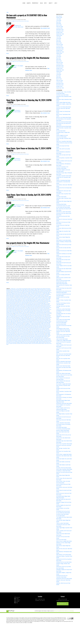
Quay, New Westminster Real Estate (36, 326)
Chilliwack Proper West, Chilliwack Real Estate (23, 297)
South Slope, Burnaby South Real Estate (22, 333)
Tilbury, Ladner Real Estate (62, 523)
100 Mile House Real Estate (32, 288)
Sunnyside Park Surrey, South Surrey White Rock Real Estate (37, 335)
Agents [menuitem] (29, 3)
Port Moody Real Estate (61, 427)
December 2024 (59, 47)
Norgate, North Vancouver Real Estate (36, 321)
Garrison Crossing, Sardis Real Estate (28, 308)
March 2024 (59, 60)
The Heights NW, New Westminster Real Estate (19, 21)
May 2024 (58, 58)
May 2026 (58, 22)
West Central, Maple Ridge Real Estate (36, 339)
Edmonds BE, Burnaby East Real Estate (37, 305)
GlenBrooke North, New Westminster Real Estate (25, 309)
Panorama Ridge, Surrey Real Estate (18, 324)
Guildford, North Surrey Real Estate (14, 311)
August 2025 (59, 35)
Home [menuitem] (23, 3)
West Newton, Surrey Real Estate (31, 340)
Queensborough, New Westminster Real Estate (35, 327)
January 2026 (59, 28)
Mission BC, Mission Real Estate (40, 319)
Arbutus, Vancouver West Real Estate (17, 290)
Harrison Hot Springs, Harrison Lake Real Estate (41, 311)
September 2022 (60, 87)
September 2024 (60, 51)
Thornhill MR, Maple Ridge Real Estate (41, 336)
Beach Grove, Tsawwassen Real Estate (42, 290)
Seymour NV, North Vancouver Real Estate (24, 331)
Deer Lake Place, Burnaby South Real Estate (27, 301)
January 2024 (59, 63)
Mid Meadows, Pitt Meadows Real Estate (28, 319)
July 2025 (58, 37)
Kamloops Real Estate (10, 314)
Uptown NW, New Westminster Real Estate (21, 338)
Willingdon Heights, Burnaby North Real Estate (24, 342)
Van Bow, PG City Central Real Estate (34, 338)
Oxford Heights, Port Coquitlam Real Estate (31, 323)
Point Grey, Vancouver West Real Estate (15, 325)
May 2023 (58, 75)
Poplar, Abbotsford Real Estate (27, 325)
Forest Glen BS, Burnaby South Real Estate (33, 306)
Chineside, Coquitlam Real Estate (36, 297)
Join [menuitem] (55, 3)
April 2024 (58, 59)
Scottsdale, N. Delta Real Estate (11, 331)
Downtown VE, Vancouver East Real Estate (36, 302)
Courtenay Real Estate (39, 300)
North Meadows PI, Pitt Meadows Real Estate (18, 322)
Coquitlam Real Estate (61, 196)
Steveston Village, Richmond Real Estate (38, 334)
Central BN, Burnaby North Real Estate (20, 295)
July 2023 (58, 72)
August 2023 (59, 71)
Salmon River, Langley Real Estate (11, 329)
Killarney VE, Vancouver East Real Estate (20, 314)
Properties (35, 3)
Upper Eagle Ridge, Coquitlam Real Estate (34, 337)
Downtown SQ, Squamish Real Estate (23, 302)
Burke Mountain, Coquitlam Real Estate (28, 292)
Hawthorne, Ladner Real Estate (24, 312)
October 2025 (59, 32)
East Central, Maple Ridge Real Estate (30, 304)
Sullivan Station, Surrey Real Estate (21, 335)
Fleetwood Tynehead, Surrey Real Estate (19, 306)
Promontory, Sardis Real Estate (16, 326)
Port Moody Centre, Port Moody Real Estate (39, 325)
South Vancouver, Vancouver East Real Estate (36, 333)
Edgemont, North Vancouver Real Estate (23, 305)
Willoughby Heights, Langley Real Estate (38, 342)
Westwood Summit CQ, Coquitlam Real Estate (13, 341)
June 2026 (58, 20)
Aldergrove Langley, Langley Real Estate (37, 289)
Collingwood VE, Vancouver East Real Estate (24, 299)
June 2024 (58, 56)
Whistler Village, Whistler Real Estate (39, 341)
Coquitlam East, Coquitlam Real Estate (38, 299)
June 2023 (58, 74)
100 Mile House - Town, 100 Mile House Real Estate (19, 288)
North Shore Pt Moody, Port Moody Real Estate (32, 322)
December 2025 (59, 29)
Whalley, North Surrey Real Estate (27, 341)
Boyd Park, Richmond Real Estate (34, 291)
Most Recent (59, 16)
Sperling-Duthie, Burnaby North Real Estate (24, 334)
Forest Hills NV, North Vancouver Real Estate (18, 307)
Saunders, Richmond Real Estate (34, 330)
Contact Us (63, 603)
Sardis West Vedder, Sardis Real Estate (21, 330)
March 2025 (59, 43)
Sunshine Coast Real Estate (62, 514)
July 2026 (58, 19)
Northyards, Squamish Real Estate (18, 323)
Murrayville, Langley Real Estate (11, 321)
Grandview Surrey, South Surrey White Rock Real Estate (26, 310)
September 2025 (60, 34)
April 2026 (58, 23)
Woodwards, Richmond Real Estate (22, 343)
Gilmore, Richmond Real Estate (11, 309)
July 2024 (58, 55)
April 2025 (58, 41)
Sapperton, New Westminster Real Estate (24, 329)
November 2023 (59, 66)
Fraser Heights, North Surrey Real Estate (31, 307)
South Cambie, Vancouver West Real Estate (39, 332)
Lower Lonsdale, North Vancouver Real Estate (39, 316)
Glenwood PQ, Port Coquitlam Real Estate (40, 309)
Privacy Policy (56, 610)
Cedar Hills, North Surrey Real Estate (38, 294)
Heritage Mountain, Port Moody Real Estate (36, 312)
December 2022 (59, 83)
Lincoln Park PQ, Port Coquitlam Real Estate (24, 316)
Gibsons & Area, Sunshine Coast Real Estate (42, 308)
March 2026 (59, 25)
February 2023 (59, 80)
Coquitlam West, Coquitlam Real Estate (15, 300)
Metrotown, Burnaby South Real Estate (15, 319)
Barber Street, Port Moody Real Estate (29, 290)
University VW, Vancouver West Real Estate (20, 337)
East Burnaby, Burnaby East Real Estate (17, 304)
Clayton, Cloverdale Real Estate (16, 298)
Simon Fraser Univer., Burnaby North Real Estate (23, 332)
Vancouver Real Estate (44, 338)
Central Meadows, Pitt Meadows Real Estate (21, 296)
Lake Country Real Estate (46, 315)
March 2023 (59, 78)
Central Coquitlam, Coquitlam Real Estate (34, 295)
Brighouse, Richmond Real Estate (16, 292)
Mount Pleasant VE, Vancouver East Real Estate (26, 320)
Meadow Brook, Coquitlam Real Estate (36, 318)
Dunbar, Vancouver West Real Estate (22, 303)
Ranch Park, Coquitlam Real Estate (64, 443)
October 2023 (59, 68)
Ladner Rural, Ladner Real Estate (21, 315)
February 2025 (59, 44)
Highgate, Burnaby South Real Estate (19, 313)
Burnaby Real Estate (38, 292)
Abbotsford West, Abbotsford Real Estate (13, 289)
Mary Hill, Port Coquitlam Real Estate (12, 318)
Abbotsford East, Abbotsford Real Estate (43, 288)
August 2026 (59, 17)
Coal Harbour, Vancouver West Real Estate (41, 298)
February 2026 (59, 26)
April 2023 (58, 77)
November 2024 (59, 48)
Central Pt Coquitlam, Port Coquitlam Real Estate (36, 296)
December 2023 (59, 65)
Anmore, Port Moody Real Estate (63, 106)
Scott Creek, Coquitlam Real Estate (45, 330)
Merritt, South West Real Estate (63, 365)
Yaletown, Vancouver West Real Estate (35, 343)
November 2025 (59, 31)
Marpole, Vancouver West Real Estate (45, 317)
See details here (45, 28)
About (50, 3)
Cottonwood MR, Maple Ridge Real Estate (29, 300)
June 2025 (58, 38)
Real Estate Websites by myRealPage (67, 610)
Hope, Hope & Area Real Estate (30, 313)
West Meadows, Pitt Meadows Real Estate (19, 340)
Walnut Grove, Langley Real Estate (64, 541)
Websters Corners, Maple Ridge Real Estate (23, 339)
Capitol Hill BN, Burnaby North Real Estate (13, 294)
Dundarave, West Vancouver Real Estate (34, 303)
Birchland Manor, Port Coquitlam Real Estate (21, 291)
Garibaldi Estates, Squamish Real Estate (15, 308)
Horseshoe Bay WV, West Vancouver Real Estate (43, 313)
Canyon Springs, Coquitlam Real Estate (31, 293)
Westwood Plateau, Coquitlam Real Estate (44, 340)
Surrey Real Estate (16, 336)
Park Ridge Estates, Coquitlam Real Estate (31, 324)
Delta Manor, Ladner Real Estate (40, 301)
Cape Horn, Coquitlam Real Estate (44, 293)
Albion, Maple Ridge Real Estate (25, 289)
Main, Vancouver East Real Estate (33, 317)
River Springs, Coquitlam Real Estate (30, 328)
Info (45, 3)
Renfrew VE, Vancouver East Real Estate (17, 328)
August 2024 (59, 53)
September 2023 (60, 69)
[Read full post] (15, 30)
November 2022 (59, 84)
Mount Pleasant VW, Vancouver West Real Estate (42, 320)
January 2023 (59, 81)
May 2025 (58, 40)
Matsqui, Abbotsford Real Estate (24, 318)
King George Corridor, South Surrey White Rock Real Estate (37, 314)
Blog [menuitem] (41, 3)
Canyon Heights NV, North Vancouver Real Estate (17, 293)
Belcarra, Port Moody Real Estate (63, 117)
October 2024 (59, 50)
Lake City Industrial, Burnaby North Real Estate (34, 315)
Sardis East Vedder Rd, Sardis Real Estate (38, 329)
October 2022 (59, 86)
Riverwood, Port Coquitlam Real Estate (42, 328)
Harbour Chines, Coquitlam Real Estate (27, 311)
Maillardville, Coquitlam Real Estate (22, 317)
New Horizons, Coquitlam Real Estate (23, 321)
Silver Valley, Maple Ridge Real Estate (37, 331)
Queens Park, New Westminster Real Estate (20, 327)
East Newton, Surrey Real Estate (41, 304)
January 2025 (59, 46)
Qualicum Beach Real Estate (25, 326)
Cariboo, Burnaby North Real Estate (26, 294)
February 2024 (59, 62)
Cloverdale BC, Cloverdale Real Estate (27, 298)
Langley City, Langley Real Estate (11, 316)
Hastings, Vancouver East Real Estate (12, 312)
